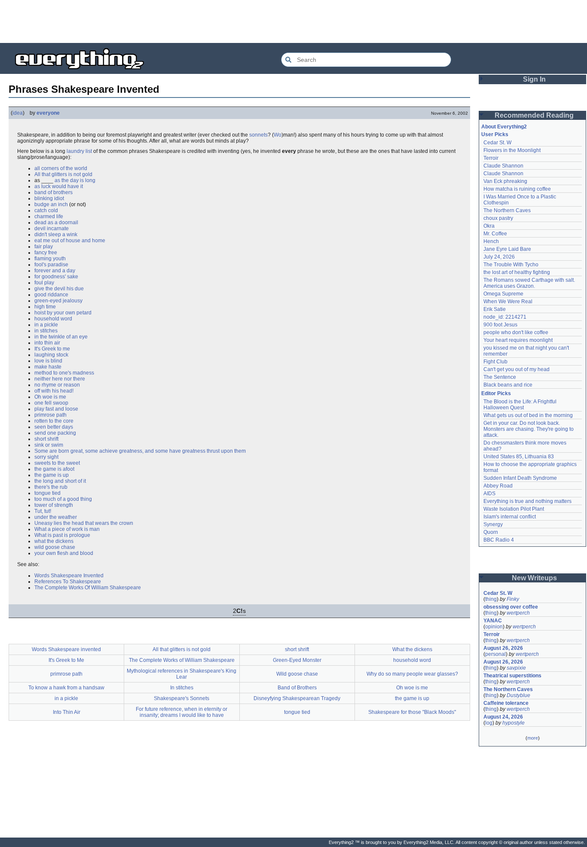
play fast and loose (56, 409)
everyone (48, 113)
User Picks (494, 134)
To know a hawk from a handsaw (66, 688)
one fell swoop (51, 403)
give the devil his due (59, 289)
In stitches (181, 688)
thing (491, 599)
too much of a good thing (63, 499)
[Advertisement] (293, 21)
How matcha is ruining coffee (517, 189)
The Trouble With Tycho (510, 265)
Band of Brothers (297, 688)
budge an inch (51, 204)
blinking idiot (49, 198)
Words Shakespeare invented (66, 649)
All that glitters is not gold (63, 174)
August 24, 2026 (503, 717)
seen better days (53, 427)
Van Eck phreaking (505, 181)
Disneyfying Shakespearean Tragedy (297, 698)
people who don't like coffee (515, 332)
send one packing (55, 433)
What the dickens (412, 649)
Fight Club (495, 362)
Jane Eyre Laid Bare (507, 249)
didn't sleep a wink (55, 235)
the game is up (51, 475)
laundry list (79, 151)
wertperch (518, 613)
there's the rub (50, 487)
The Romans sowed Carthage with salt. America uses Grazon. (529, 283)
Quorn (490, 532)
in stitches (46, 331)
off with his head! (53, 391)
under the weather (55, 517)
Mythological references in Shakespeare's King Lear (181, 674)
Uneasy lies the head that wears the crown (83, 523)
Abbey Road (498, 486)
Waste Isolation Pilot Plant (513, 509)
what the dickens (53, 541)
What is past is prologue (62, 535)
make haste (47, 367)
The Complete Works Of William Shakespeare (87, 588)
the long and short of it (60, 481)
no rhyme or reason (57, 385)
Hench (491, 241)
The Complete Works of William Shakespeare (182, 660)
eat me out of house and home (69, 241)
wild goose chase (54, 547)
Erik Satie (494, 309)
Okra (489, 226)
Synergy (493, 524)
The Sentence (499, 377)
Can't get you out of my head (516, 369)
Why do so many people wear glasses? (412, 674)
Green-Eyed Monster (297, 660)
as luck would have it (58, 186)
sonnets (258, 135)
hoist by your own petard (63, 313)
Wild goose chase (297, 674)
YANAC (492, 621)
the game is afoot (54, 469)
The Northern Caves (507, 210)
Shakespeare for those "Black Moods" (412, 712)
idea (17, 113)
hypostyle (513, 723)
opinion (494, 627)
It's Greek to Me (66, 660)
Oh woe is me (50, 397)
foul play (44, 283)
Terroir (490, 158)
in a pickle (46, 325)
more (532, 737)
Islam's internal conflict (509, 517)
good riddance (51, 295)
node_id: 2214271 (504, 317)
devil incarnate (51, 228)
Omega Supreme (503, 294)
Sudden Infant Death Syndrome (520, 478)
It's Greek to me (52, 349)
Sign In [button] (534, 79)
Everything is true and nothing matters (527, 501)
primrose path (50, 415)
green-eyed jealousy (58, 301)
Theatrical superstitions (512, 676)
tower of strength (53, 505)
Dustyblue (518, 695)
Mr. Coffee (495, 234)
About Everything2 (504, 127)
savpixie (516, 668)
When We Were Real (507, 302)
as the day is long (75, 180)
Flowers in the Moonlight (512, 150)
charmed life (48, 216)
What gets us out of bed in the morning (528, 415)
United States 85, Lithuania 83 (518, 457)
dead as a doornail (56, 222)
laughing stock (51, 355)
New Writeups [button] (534, 578)
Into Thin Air (66, 712)
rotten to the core (53, 421)
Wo (277, 135)
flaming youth (50, 259)
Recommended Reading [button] (534, 115)
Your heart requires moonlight (518, 340)
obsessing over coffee (510, 607)
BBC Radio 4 (498, 540)
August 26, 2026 (503, 648)
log (488, 723)
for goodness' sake (56, 277)
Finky (513, 599)
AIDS (489, 494)
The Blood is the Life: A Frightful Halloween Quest (520, 405)
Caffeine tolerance (506, 703)
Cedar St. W (497, 143)
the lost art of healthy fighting (516, 272)
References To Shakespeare (67, 582)
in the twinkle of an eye (61, 337)
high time (45, 307)
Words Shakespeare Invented (69, 576)
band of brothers (53, 192)
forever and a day (54, 271)
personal (495, 654)
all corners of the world (60, 168)
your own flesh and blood (63, 553)
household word (53, 319)
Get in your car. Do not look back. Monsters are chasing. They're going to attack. (529, 429)
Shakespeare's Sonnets (181, 698)
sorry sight (46, 457)
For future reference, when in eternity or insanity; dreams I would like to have (181, 712)
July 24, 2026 (499, 257)
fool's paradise (51, 265)
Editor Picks (496, 393)
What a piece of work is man (67, 529)
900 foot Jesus (500, 325)
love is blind (48, 361)
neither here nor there (59, 379)
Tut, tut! (42, 511)
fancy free (45, 253)
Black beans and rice (507, 385)
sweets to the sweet (57, 463)
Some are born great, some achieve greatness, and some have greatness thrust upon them (140, 451)
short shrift (46, 439)
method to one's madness (64, 373)
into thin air (47, 343)
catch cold (46, 210)
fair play (43, 247)
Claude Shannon (503, 166)
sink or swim (48, 445)
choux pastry (498, 218)
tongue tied (47, 493)
